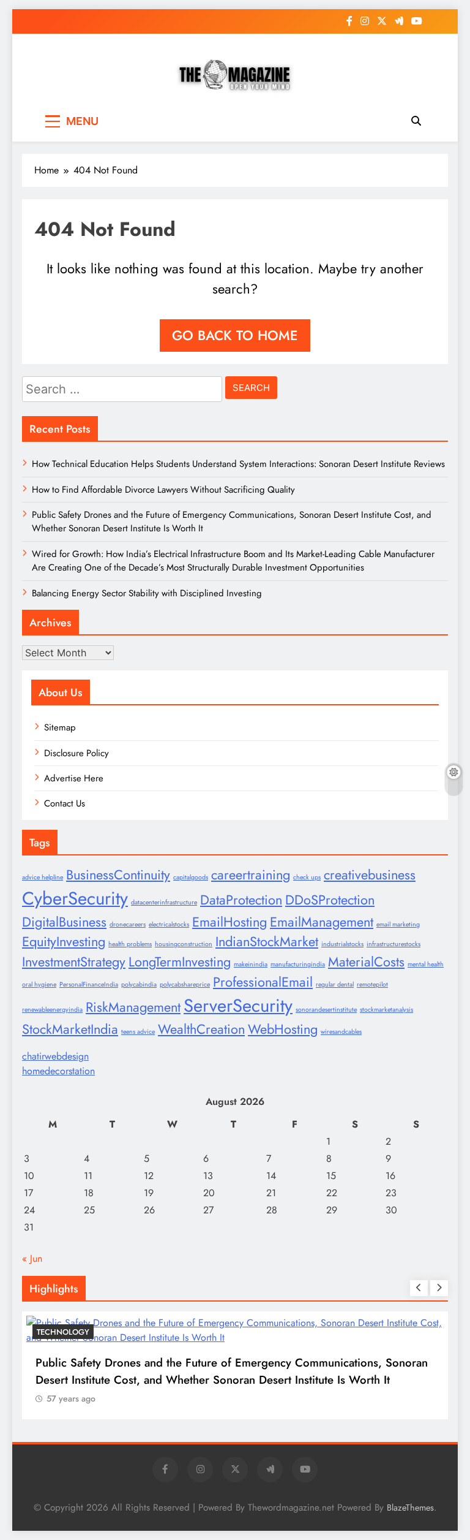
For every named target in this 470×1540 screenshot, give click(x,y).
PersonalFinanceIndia (88, 984)
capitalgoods (190, 877)
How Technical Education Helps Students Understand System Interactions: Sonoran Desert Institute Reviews (238, 464)
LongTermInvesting (180, 961)
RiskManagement (133, 1007)
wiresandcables (341, 1031)
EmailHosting (229, 921)
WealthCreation (201, 1029)
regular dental (335, 984)
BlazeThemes (410, 1507)
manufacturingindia (297, 964)
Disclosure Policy (76, 753)
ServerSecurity (238, 1005)
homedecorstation (58, 1071)
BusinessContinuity (118, 874)
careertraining (250, 874)
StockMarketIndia (70, 1029)
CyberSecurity (75, 898)
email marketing (398, 924)
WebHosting (283, 1029)
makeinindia (250, 964)
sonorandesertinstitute (326, 1009)
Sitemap (60, 727)
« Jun (32, 1258)
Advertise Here (73, 778)
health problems (130, 944)
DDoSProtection (330, 899)
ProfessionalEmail (263, 982)
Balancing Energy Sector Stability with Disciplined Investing (147, 593)
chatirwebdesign (55, 1056)
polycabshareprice (185, 984)
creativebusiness (370, 874)
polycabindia (139, 984)
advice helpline (42, 877)
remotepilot (372, 984)
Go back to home (235, 335)
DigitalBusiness (64, 921)
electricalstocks (169, 924)
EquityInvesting (63, 941)
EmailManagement (321, 921)
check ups (307, 877)
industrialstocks (342, 944)
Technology (63, 1332)
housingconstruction (183, 944)
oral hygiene (39, 984)
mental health (426, 964)
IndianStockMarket (266, 941)
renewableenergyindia (52, 1009)
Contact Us (64, 803)
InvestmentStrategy (73, 961)
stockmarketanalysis (386, 1009)
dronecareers (128, 924)
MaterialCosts (366, 961)
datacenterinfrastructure (164, 902)
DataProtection (241, 899)
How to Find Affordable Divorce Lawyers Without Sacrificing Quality (163, 489)
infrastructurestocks (393, 944)
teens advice (138, 1031)
